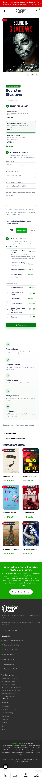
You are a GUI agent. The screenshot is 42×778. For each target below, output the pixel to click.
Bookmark (23, 317)
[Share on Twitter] (32, 74)
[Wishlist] (37, 775)
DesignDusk (17, 743)
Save (5, 20)
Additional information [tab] (15, 438)
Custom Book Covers (8, 709)
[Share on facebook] (27, 74)
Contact (4, 723)
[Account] (16, 775)
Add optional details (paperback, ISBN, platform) (19, 222)
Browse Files (21, 230)
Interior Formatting (18, 263)
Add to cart (22, 325)
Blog (2, 726)
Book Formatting (7, 713)
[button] (21, 702)
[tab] (8, 426)
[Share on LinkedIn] (36, 74)
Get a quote (30, 264)
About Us (4, 719)
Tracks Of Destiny (29, 476)
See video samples (16, 277)
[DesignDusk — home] (21, 11)
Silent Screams (28, 513)
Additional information (25, 425)
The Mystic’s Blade (29, 549)
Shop (5, 776)
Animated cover (23, 274)
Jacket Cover (23, 298)
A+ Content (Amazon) (23, 270)
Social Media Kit (23, 303)
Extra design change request (23, 251)
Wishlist (36, 776)
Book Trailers (5, 716)
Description (8, 425)
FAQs (3, 729)
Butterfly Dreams (9, 513)
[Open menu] (4, 11)
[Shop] (5, 775)
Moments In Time (9, 476)
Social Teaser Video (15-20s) (23, 309)
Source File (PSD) (23, 287)
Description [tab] (11, 433)
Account (15, 776)
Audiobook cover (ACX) (23, 293)
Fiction (3, 702)
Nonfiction (5, 706)
